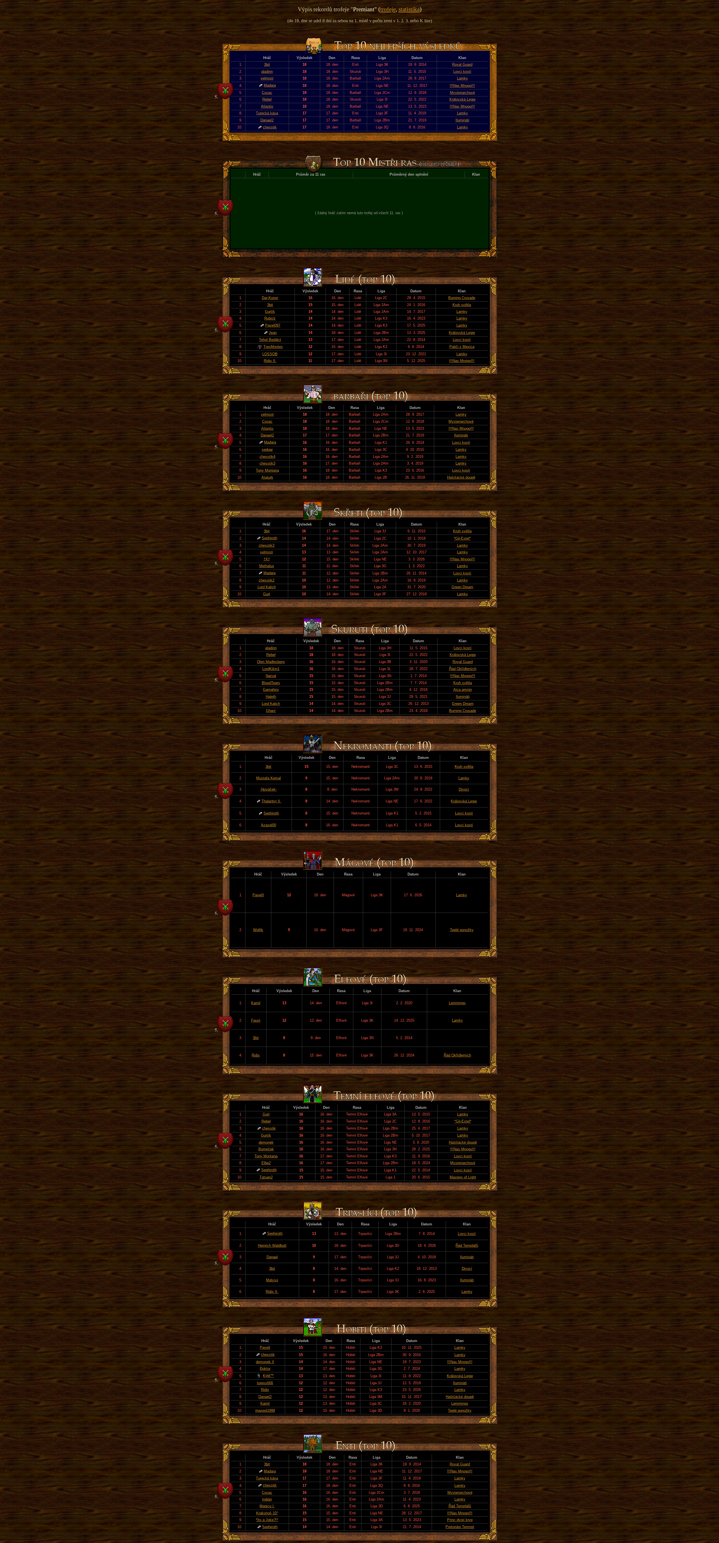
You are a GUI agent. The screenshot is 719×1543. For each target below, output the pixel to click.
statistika (409, 9)
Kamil (255, 1003)
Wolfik (258, 930)
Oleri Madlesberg (271, 662)
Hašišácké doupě (461, 477)
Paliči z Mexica (461, 347)
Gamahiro (271, 689)
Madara (270, 85)
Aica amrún (462, 689)
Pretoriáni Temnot (459, 1527)
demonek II (265, 1362)
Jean (273, 333)
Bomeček (266, 1149)
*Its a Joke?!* (267, 1520)
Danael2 (267, 120)
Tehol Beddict (270, 340)
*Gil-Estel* (462, 538)
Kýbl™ (268, 1376)
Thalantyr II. (271, 801)
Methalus (266, 566)
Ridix (256, 1055)
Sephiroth (269, 538)
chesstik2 (266, 580)
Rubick (270, 318)
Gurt (266, 594)
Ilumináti (462, 120)
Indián (267, 1499)
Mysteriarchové (462, 93)
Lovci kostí (462, 71)
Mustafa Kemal (268, 778)
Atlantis (267, 106)
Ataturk (267, 477)
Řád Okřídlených (462, 669)
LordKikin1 (270, 669)
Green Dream (462, 587)
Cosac (267, 93)
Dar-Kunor (270, 298)
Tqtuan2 (266, 1177)
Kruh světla (461, 305)
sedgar (267, 449)
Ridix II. (270, 361)
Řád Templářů (467, 1245)
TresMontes (273, 347)
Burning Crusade (461, 298)
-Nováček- (268, 789)
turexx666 (265, 1383)
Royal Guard (462, 64)
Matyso (272, 1280)
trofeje (388, 9)
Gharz (271, 711)
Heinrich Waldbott (272, 1245)
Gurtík (270, 311)
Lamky (462, 78)
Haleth (271, 696)
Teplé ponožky (462, 930)
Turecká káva (267, 113)
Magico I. (267, 1506)
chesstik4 (267, 456)
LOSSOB (269, 354)
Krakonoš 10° (267, 1513)
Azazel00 (268, 825)
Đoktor (265, 1368)
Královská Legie (462, 99)
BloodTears (271, 683)
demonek (266, 1142)
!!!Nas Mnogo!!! (462, 85)
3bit (267, 64)
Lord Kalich (267, 587)
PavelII (258, 895)
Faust (255, 1020)
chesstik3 (267, 463)
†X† (266, 559)
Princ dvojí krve (460, 1520)
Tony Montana (267, 470)
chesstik (270, 127)
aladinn (267, 71)
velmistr (267, 78)
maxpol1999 (265, 1410)
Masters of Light (463, 1177)
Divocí (464, 789)
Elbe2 (266, 1163)
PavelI (265, 1347)
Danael (272, 1257)
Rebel (267, 99)
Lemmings (457, 1003)
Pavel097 (272, 325)
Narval (271, 676)
